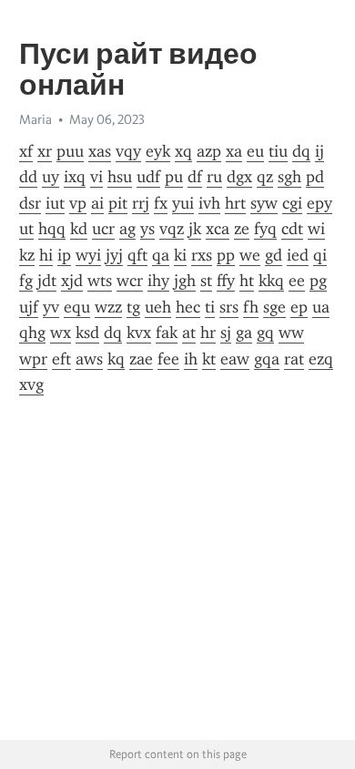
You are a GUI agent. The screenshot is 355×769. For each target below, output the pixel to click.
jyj (114, 255)
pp (226, 255)
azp (209, 151)
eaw (234, 359)
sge (274, 307)
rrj (140, 203)
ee (297, 281)
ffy (226, 281)
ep (299, 307)
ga (244, 333)
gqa (266, 359)
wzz (108, 307)
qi (320, 255)
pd (315, 177)
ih (191, 359)
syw (264, 203)
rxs (201, 255)
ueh (158, 307)
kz (27, 255)
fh (251, 307)
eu (255, 151)
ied (298, 255)
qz (265, 177)
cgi (292, 203)
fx (160, 203)
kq (116, 359)
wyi (88, 255)
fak (167, 333)
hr (208, 333)
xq (183, 151)
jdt (46, 281)
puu (70, 151)
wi (316, 229)
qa (160, 255)
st (206, 281)
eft (61, 359)
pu (174, 177)
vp (77, 203)
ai (97, 203)
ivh (209, 203)
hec (188, 307)
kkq (271, 281)
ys (147, 229)
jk (194, 229)
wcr (130, 281)
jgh (185, 281)
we (249, 255)
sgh (289, 177)
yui (183, 203)
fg (26, 281)
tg (133, 307)
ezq (321, 359)
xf (26, 151)
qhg (32, 333)
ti (210, 307)
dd (28, 177)
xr (44, 151)
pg (318, 281)
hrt (235, 203)
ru (214, 177)
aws (89, 359)
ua (321, 307)
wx (60, 333)
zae (141, 359)
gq (265, 333)
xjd (72, 281)
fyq (265, 229)
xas (99, 151)
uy (50, 177)
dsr (30, 203)
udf (148, 177)
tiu (278, 151)
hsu (119, 177)
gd (273, 255)
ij (319, 151)
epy (319, 203)
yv (51, 307)
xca (217, 229)
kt (209, 359)
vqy (128, 151)
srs (228, 307)
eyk (158, 151)
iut (55, 203)
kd (78, 229)
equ (77, 307)
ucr (103, 229)
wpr (33, 359)
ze (241, 229)
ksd (87, 333)
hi (46, 255)
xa (234, 151)
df (195, 177)
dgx (239, 177)
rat (294, 359)
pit (117, 203)
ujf (28, 307)
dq (301, 151)
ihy (158, 281)
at (189, 333)
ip (64, 255)
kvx (139, 333)
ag (127, 229)
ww (291, 333)
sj (225, 333)
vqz (171, 229)
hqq (52, 229)
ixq (75, 177)
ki (180, 255)
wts (99, 281)
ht (246, 281)
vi (96, 177)
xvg (31, 384)
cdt (292, 229)
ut (26, 229)
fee (168, 359)
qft (137, 255)
